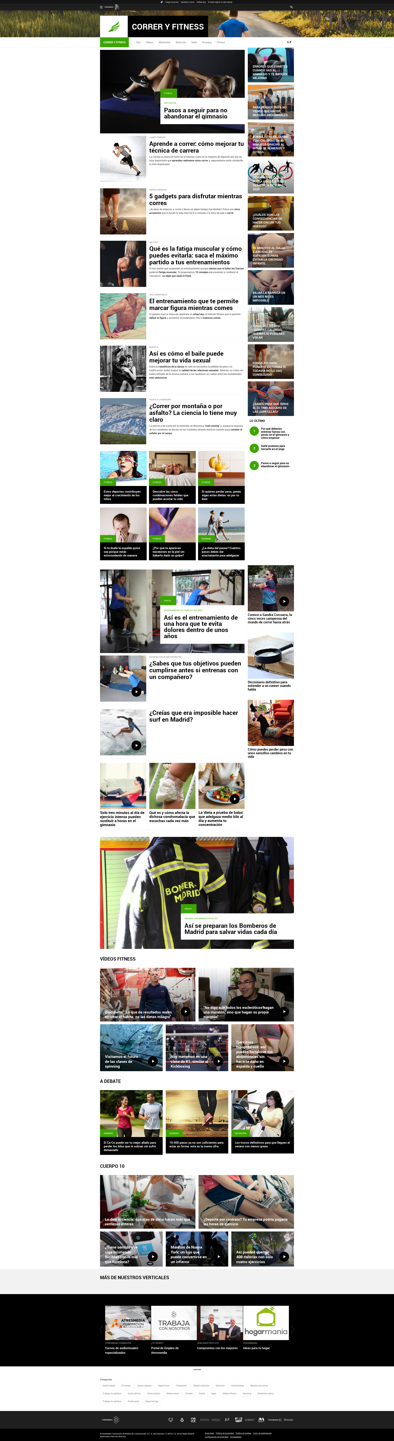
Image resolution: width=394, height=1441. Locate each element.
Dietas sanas (173, 1393)
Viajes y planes (144, 1385)
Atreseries (227, 1420)
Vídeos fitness (229, 1393)
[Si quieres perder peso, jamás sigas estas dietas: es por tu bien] (221, 468)
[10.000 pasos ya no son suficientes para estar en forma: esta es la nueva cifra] (197, 1113)
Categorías (106, 1379)
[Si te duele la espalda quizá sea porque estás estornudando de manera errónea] (123, 525)
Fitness (221, 42)
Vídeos (149, 42)
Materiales (164, 42)
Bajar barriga (152, 1401)
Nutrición (181, 42)
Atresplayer (275, 1420)
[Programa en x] (288, 42)
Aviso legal (209, 1433)
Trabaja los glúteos (112, 1393)
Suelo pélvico (134, 1393)
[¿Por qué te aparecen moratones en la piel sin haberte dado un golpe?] (172, 525)
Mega (216, 1420)
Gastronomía (237, 1385)
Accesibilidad (235, 1437)
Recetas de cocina (259, 1385)
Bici (139, 42)
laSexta (182, 1420)
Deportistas (163, 1385)
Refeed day (201, 2)
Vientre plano (153, 1393)
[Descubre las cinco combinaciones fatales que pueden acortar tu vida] (172, 468)
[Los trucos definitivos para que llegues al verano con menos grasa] (262, 1113)
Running (206, 42)
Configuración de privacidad (216, 1437)
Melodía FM (261, 1420)
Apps (213, 1393)
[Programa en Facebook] (290, 42)
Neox (193, 1420)
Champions (181, 1385)
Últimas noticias (201, 1385)
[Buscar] (291, 7)
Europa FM (250, 1420)
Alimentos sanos (265, 1393)
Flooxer (189, 1393)
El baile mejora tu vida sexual (220, 2)
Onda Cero (238, 1420)
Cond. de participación (262, 1433)
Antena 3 (170, 1420)
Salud (202, 1393)
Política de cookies (243, 1433)
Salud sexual (109, 1385)
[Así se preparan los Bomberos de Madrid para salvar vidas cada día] (197, 892)
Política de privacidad (225, 1433)
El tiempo (126, 1385)
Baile (194, 42)
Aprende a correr (188, 2)
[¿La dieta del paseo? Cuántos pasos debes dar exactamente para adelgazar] (221, 525)
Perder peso (133, 1401)
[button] (131, 42)
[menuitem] (138, 42)
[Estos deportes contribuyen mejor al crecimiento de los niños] (123, 468)
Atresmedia (111, 1420)
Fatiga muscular (172, 2)
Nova (204, 1420)
